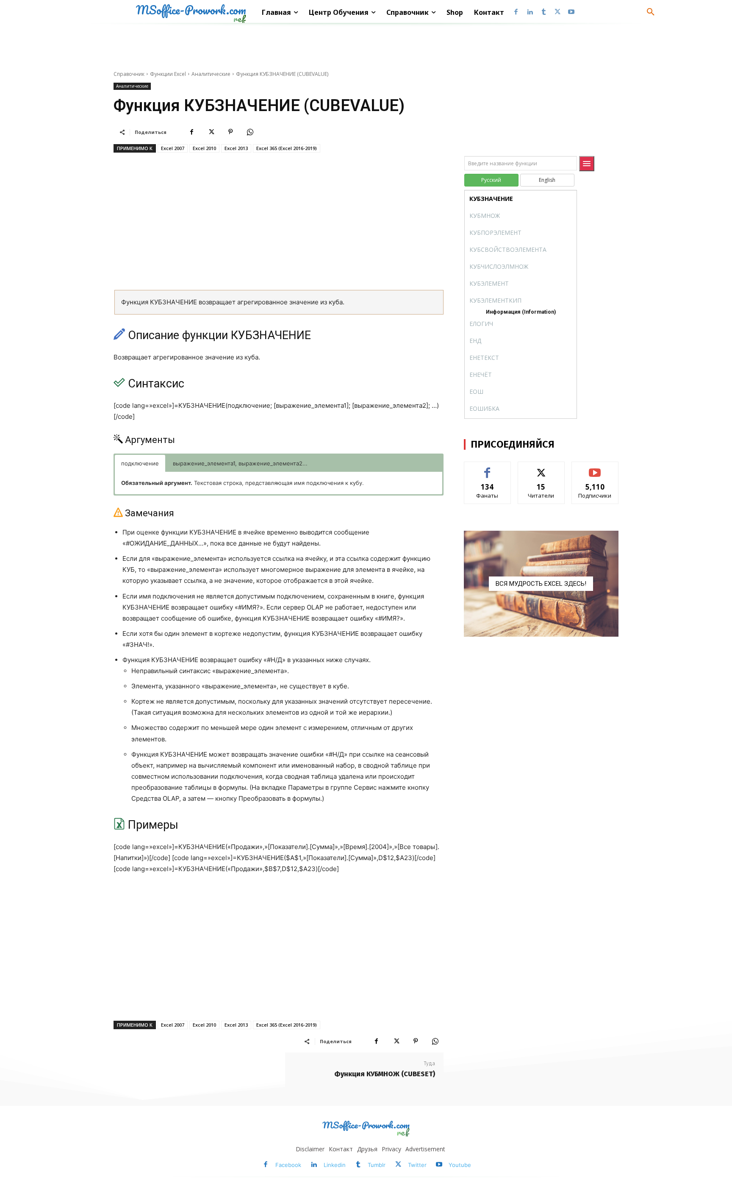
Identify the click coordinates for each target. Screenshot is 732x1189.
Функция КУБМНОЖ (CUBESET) (384, 1074)
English (547, 180)
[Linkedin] (530, 12)
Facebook (288, 1164)
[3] (541, 584)
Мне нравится (487, 468)
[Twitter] (557, 12)
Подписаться (595, 468)
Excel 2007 (172, 148)
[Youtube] (571, 12)
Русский (491, 180)
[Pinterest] (230, 131)
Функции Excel (168, 74)
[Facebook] (516, 12)
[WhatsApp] (249, 131)
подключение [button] (140, 463)
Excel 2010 (204, 148)
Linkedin (335, 1164)
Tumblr (376, 1164)
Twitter (417, 1164)
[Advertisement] (279, 224)
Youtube (460, 1164)
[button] (650, 12)
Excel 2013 (236, 148)
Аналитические (210, 74)
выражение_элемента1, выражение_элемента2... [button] (240, 463)
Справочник (129, 74)
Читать (541, 468)
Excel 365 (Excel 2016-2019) (286, 148)
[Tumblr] (544, 12)
